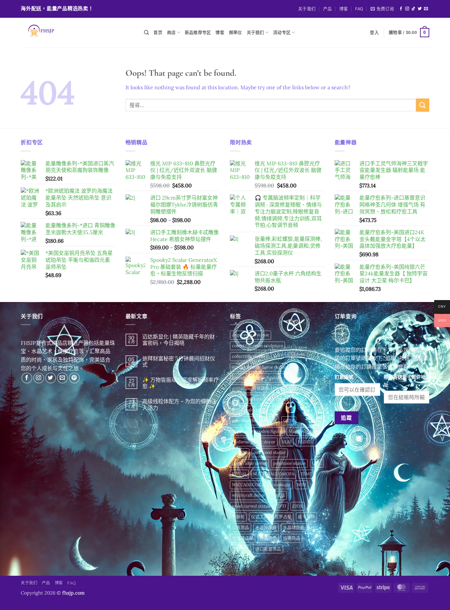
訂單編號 (344, 377)
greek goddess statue (253, 410)
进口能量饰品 (268, 549)
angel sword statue (250, 335)
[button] (382, 9)
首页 (158, 32)
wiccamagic (279, 484)
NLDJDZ (306, 442)
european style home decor (259, 367)
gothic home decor (294, 388)
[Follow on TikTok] (413, 9)
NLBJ (287, 442)
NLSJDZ (239, 452)
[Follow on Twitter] (420, 9)
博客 (343, 8)
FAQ (359, 8)
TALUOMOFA (281, 474)
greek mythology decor (254, 420)
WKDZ (278, 495)
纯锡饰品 (291, 538)
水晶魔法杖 (242, 538)
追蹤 (346, 417)
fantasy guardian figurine (257, 377)
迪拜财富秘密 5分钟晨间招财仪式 (178, 361)
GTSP (288, 420)
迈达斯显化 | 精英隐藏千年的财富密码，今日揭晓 (178, 340)
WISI (301, 484)
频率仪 (235, 32)
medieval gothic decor (253, 442)
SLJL (257, 474)
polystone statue (289, 463)
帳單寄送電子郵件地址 (404, 381)
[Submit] (422, 104)
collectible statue (248, 356)
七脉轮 (238, 516)
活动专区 (282, 32)
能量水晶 (240, 549)
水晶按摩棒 (266, 527)
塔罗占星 (283, 516)
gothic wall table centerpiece (260, 399)
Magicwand (300, 431)
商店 (171, 32)
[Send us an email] (426, 9)
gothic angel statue (250, 388)
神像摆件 (268, 538)
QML (317, 463)
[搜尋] (146, 32)
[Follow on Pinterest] (74, 378)
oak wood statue (270, 452)
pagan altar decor (249, 463)
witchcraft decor (248, 495)
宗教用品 (240, 527)
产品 (327, 8)
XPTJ (281, 506)
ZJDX (298, 506)
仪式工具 (259, 516)
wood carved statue (251, 506)
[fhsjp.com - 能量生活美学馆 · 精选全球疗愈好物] (77, 32)
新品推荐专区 (198, 32)
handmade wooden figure (257, 431)
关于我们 (307, 8)
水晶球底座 (293, 527)
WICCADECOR (246, 484)
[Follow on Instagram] (407, 9)
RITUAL (239, 474)
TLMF (306, 474)
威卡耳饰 (306, 516)
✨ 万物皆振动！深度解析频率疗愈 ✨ (180, 383)
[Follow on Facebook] (401, 9)
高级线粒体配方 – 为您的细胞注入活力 (179, 404)
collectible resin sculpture (257, 345)
